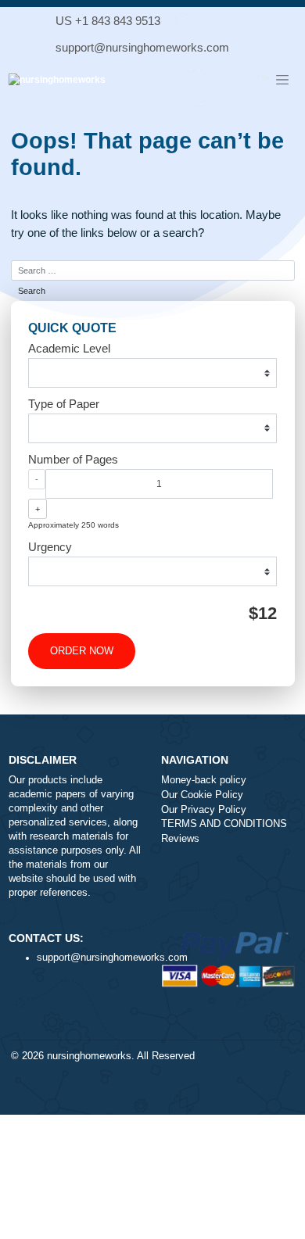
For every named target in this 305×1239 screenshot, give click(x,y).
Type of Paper (63, 403)
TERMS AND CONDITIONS (224, 823)
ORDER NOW (81, 651)
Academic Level (69, 348)
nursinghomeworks (89, 1056)
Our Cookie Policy (202, 795)
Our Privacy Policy (203, 809)
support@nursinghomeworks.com (142, 47)
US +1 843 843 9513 (108, 20)
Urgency (50, 546)
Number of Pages (73, 459)
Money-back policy (203, 780)
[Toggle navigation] (282, 80)
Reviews (180, 838)
